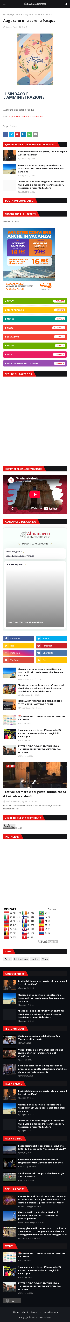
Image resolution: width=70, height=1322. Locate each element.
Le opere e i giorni (35, 595)
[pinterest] (51, 645)
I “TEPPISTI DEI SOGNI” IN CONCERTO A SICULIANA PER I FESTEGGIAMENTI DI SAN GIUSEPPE (39, 749)
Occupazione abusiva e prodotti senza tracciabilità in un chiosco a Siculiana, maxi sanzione (41, 168)
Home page (8, 14)
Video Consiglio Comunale (32, 363)
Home (16, 1312)
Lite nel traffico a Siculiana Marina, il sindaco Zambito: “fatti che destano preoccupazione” (38, 1215)
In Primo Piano (21, 959)
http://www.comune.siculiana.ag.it (26, 116)
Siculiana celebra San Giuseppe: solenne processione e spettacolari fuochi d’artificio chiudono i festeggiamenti (42, 1068)
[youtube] (18, 660)
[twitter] (51, 638)
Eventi (32, 301)
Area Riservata (51, 1312)
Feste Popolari (32, 310)
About (25, 1312)
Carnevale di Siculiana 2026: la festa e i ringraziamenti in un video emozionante (40, 1161)
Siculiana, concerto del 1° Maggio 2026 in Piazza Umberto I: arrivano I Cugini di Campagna (40, 733)
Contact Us (36, 1312)
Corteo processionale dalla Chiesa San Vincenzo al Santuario (39, 1038)
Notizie (19, 14)
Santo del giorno (35, 553)
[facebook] (18, 638)
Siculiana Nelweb (43, 1317)
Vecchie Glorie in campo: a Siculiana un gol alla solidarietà (41, 1175)
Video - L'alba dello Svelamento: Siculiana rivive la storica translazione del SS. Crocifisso (40, 1053)
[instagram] (18, 653)
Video (32, 354)
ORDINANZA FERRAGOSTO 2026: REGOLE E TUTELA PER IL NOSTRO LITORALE (40, 702)
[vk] (51, 653)
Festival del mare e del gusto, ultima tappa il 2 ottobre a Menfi (42, 153)
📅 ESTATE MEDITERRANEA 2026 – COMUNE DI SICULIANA (41, 718)
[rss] (18, 645)
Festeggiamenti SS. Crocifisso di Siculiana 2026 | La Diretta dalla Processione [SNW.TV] (42, 1147)
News (32, 327)
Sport (32, 345)
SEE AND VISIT (32, 336)
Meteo (32, 318)
